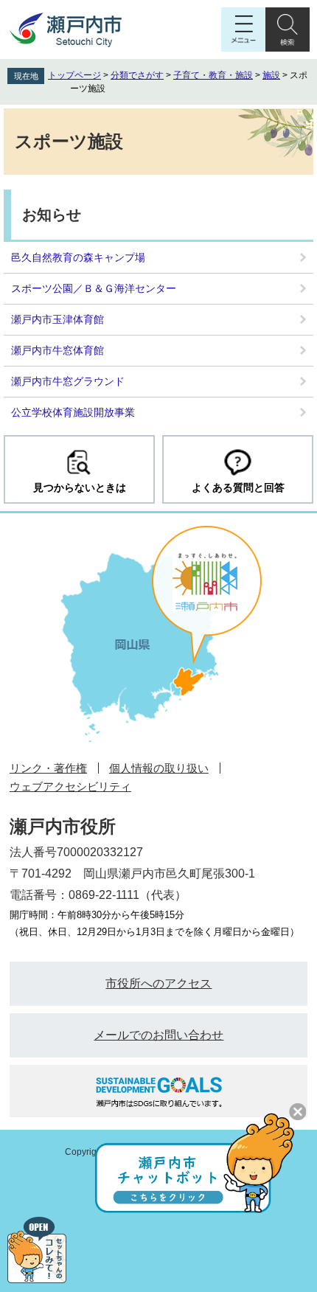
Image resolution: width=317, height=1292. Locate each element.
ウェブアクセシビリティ (70, 786)
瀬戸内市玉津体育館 (57, 319)
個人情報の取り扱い (159, 768)
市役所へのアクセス (158, 983)
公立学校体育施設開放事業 (73, 412)
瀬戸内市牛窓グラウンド (68, 381)
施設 (271, 75)
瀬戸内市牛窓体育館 (57, 350)
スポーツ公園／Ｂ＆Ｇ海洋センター (93, 288)
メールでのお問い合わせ (158, 1035)
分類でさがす (137, 75)
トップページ (74, 75)
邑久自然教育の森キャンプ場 (78, 257)
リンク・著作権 (48, 768)
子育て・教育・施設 (213, 75)
